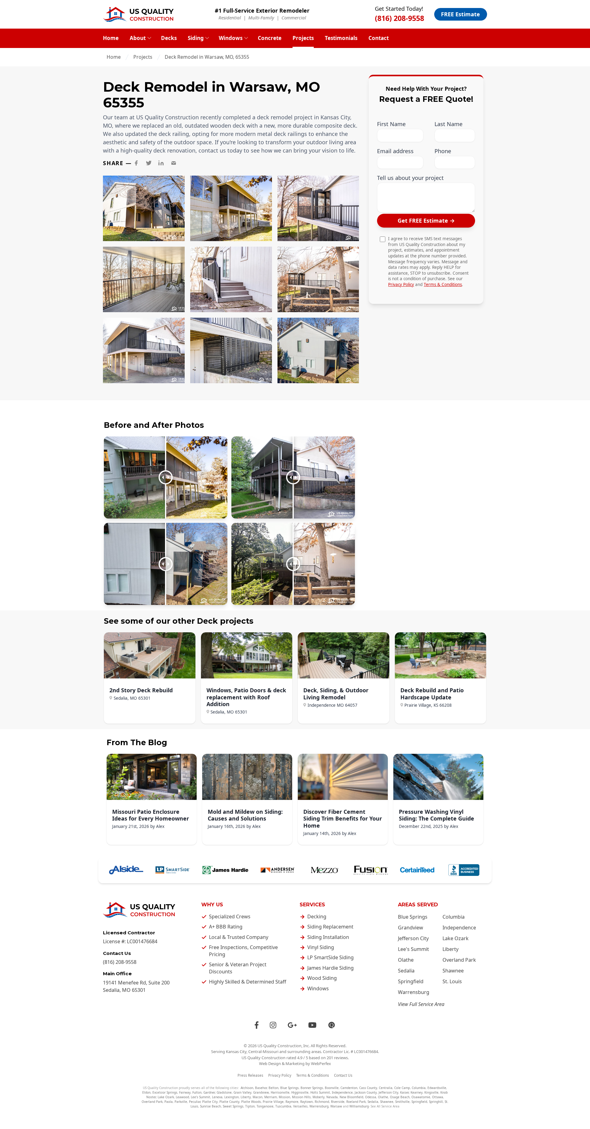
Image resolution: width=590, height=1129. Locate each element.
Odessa (370, 1097)
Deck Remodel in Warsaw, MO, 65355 (207, 57)
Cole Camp (402, 1088)
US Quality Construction (279, 1045)
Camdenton (348, 1088)
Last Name (448, 124)
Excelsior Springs (164, 1092)
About (138, 38)
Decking (316, 916)
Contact (378, 38)
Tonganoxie (265, 1106)
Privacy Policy (401, 284)
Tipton (250, 1106)
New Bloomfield (351, 1097)
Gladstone (224, 1092)
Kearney (417, 1092)
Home (111, 38)
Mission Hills (301, 1097)
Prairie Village (273, 1101)
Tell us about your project (410, 178)
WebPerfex (321, 1063)
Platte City (210, 1101)
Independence (459, 927)
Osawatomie (420, 1097)
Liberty (450, 949)
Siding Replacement (330, 926)
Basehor (261, 1088)
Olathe (406, 959)
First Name (391, 124)
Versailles (300, 1106)
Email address (395, 151)
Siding (196, 38)
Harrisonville (280, 1092)
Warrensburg (413, 992)
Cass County (368, 1088)
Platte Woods (251, 1101)
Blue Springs (412, 916)
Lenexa (217, 1097)
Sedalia (406, 970)
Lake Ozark (455, 938)
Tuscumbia (283, 1106)
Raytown (306, 1101)
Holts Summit (320, 1092)
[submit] (426, 221)
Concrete (269, 38)
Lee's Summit (413, 949)
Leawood (182, 1097)
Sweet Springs (233, 1106)
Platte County (229, 1101)
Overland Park (459, 959)
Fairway (185, 1092)
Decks (169, 38)
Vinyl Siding (320, 947)
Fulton (197, 1092)
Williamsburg (359, 1106)
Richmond (322, 1101)
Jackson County (366, 1092)
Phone (443, 151)
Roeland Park (356, 1101)
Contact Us (343, 1075)
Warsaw (336, 1106)
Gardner (209, 1092)
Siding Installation (328, 937)
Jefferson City (413, 938)
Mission (284, 1097)
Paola (168, 1101)
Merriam (270, 1097)
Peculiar (194, 1101)
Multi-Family (261, 17)
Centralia (385, 1088)
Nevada (332, 1097)
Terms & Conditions (443, 284)
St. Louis (452, 981)
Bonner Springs (312, 1088)
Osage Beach (400, 1097)
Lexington (231, 1097)
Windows (230, 38)
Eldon (146, 1092)
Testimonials (341, 38)
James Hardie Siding (330, 967)
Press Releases (250, 1075)
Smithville (402, 1101)
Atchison (247, 1088)
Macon (257, 1097)
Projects (303, 38)
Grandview (410, 927)
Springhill (436, 1101)
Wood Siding (322, 978)
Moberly (318, 1097)
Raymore (291, 1101)
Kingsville (431, 1092)
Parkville (181, 1101)
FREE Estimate (460, 14)
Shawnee (453, 970)
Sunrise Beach (210, 1106)
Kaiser (404, 1092)
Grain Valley (242, 1092)
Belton (273, 1088)
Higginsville (300, 1092)
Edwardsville (436, 1088)
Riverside (337, 1101)
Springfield (410, 981)
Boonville (332, 1088)
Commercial (293, 17)
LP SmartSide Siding (330, 957)
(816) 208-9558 (399, 18)
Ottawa (437, 1097)
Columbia (453, 916)
